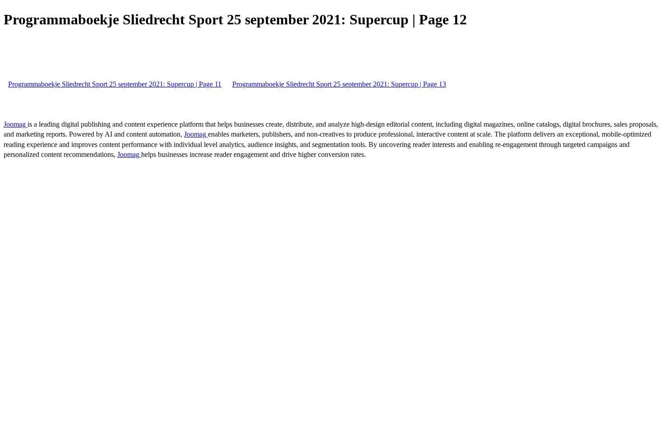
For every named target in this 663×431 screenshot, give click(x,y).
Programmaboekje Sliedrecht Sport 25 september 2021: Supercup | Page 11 (114, 84)
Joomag (16, 124)
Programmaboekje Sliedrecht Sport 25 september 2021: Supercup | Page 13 (339, 84)
